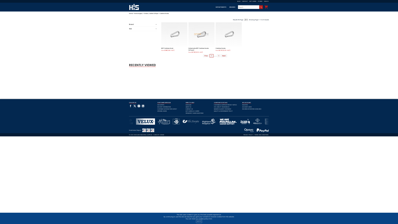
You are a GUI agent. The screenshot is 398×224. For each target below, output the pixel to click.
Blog (238, 1)
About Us (188, 107)
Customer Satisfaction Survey (167, 109)
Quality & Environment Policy (223, 111)
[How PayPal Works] (261, 130)
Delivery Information (164, 107)
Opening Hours (162, 111)
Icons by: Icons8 (158, 135)
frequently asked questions (194, 113)
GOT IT (199, 221)
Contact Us (189, 109)
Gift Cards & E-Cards (192, 111)
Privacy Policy (248, 135)
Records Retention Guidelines (251, 109)
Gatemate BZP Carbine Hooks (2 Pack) (198, 49)
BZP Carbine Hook (167, 48)
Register (245, 105)
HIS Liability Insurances (221, 107)
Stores (260, 1)
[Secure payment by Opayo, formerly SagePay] (249, 130)
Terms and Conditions (261, 135)
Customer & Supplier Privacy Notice (225, 105)
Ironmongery (138, 13)
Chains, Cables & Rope (151, 13)
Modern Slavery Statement (222, 109)
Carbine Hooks (164, 13)
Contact (245, 1)
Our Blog (188, 105)
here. (210, 219)
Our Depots (160, 105)
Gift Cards (252, 1)
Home (131, 13)
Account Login (247, 107)
